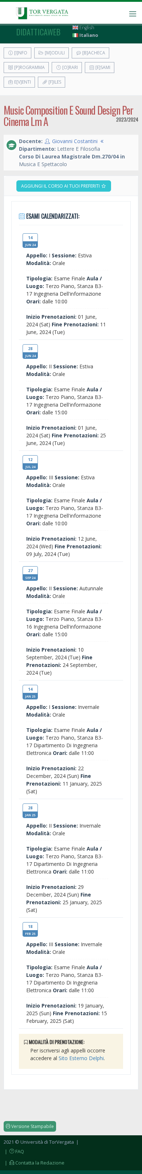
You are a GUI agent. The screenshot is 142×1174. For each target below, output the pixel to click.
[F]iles (54, 82)
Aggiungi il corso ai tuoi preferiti (61, 186)
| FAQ (14, 1151)
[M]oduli (54, 53)
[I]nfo (20, 53)
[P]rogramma (29, 67)
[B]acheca (93, 53)
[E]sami (102, 67)
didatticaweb (38, 32)
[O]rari (69, 67)
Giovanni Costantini (75, 141)
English (86, 27)
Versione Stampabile (32, 1126)
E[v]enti (22, 82)
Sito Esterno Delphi (81, 1058)
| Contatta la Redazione (34, 1162)
